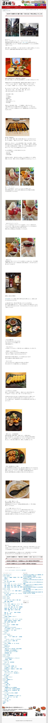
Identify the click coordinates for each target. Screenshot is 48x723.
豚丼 (17, 697)
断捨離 (6, 608)
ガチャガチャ (12, 593)
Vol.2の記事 (7, 298)
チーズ (6, 605)
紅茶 (16, 636)
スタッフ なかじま (6, 634)
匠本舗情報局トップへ (9, 7)
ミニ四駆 (6, 594)
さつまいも (20, 593)
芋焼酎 (8, 601)
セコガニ (8, 624)
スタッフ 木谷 (5, 686)
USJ (5, 581)
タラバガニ (12, 639)
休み (9, 606)
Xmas (6, 671)
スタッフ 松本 (5, 691)
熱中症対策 (12, 662)
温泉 (15, 621)
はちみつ (9, 605)
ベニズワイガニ (18, 639)
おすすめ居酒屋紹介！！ (14, 650)
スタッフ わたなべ (6, 664)
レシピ (15, 667)
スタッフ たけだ (6, 625)
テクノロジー (20, 584)
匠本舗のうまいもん (8, 690)
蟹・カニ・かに (7, 674)
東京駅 (17, 624)
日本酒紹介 (19, 585)
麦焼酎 (11, 601)
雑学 (16, 640)
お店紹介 (6, 616)
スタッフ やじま (6, 660)
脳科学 (15, 586)
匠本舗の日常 (14, 690)
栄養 (5, 586)
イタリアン (6, 600)
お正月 (12, 671)
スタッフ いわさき (6, 582)
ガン (12, 584)
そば (21, 604)
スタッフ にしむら (6, 642)
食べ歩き (17, 643)
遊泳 (8, 613)
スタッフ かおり (6, 596)
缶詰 (9, 684)
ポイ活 (6, 640)
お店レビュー (10, 635)
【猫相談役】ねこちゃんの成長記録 (11, 687)
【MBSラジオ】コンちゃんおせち (10, 627)
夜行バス (14, 600)
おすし (6, 584)
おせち (9, 584)
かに (16, 593)
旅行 (22, 570)
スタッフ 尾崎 (5, 683)
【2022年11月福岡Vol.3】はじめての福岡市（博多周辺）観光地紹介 (21, 563)
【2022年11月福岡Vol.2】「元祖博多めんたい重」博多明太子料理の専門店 (22, 561)
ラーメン (20, 570)
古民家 (10, 581)
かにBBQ (6, 677)
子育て (18, 577)
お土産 (9, 666)
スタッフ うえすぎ (6, 588)
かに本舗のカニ (7, 630)
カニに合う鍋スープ (18, 628)
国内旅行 (8, 585)
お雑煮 (12, 604)
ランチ (13, 590)
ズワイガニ (8, 639)
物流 (19, 609)
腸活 (18, 586)
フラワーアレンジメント (9, 672)
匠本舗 (6, 620)
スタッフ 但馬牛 (6, 675)
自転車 (15, 612)
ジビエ (11, 612)
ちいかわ (20, 619)
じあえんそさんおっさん (7, 574)
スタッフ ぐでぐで (15, 570)
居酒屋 (16, 590)
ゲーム (6, 590)
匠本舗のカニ (13, 668)
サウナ (10, 600)
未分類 (4, 702)
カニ (5, 624)
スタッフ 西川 (5, 700)
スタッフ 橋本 (5, 694)
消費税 (9, 609)
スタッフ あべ (5, 580)
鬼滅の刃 (19, 590)
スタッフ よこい (6, 663)
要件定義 (18, 612)
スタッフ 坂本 (5, 678)
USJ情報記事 (7, 650)
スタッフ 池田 (5, 698)
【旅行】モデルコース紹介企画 (10, 648)
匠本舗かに (15, 620)
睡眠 (5, 612)
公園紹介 (10, 577)
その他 (12, 667)
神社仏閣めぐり (16, 672)
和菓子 (14, 581)
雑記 (18, 690)
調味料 (21, 586)
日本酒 (15, 585)
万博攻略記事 (7, 652)
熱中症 (16, 609)
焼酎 (5, 601)
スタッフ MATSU (6, 576)
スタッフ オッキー (6, 592)
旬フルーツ (14, 616)
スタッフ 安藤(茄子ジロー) (8, 679)
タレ (11, 697)
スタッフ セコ (5, 623)
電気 (10, 613)
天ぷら (17, 606)
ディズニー (10, 677)
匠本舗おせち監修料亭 (16, 688)
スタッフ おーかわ (6, 589)
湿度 (12, 609)
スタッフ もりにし (6, 656)
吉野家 (17, 668)
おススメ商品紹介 (8, 628)
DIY (5, 593)
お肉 (7, 581)
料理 (17, 600)
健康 (5, 585)
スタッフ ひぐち (6, 647)
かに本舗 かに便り (8, 688)
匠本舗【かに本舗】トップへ (20, 7)
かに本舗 (6, 619)
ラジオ (12, 630)
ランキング (10, 640)
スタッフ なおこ (6, 631)
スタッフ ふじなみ (6, 655)
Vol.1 (24, 42)
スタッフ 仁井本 (6, 670)
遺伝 (4, 703)
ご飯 (8, 697)
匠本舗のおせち (7, 668)
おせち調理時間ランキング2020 (13, 695)
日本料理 (8, 621)
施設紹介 (6, 578)
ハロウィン (16, 671)
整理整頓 (20, 606)
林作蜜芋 (16, 692)
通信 (5, 613)
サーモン (15, 584)
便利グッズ (6, 577)
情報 (21, 577)
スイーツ (10, 570)
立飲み (12, 586)
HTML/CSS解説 (19, 648)
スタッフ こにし (6, 615)
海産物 (10, 594)
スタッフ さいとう (6, 617)
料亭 (5, 621)
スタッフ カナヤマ (6, 597)
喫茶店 (19, 620)
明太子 (25, 570)
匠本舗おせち (10, 620)
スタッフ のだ (5, 644)
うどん (6, 604)
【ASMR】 (6, 659)
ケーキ (13, 619)
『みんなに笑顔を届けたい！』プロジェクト (12, 658)
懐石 (12, 585)
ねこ (10, 699)
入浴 (14, 606)
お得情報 (9, 643)
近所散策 (6, 682)
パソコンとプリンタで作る (9, 692)
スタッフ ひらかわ (6, 654)
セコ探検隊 (13, 624)
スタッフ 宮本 (5, 680)
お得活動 (20, 636)
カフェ (10, 619)
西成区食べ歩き (7, 646)
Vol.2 (26, 42)
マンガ (14, 697)
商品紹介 (14, 577)
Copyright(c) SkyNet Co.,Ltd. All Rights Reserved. (24, 720)
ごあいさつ (6, 699)
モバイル (17, 605)
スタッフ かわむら (6, 598)
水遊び (20, 608)
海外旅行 (8, 586)
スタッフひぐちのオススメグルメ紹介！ (11, 651)
